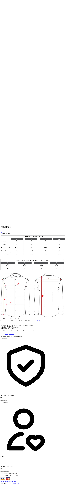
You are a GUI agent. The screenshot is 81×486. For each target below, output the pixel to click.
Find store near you (4, 481)
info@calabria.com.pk (39, 320)
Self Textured (11, 334)
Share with (3, 484)
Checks (6, 334)
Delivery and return (12, 481)
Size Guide (3, 232)
